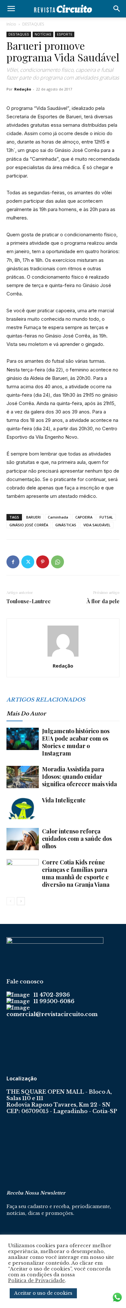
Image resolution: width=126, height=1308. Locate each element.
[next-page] (21, 901)
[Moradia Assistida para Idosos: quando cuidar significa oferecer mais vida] (22, 777)
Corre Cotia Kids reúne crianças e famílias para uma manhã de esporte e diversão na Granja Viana (76, 873)
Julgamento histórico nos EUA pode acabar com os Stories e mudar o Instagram (76, 742)
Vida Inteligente (64, 800)
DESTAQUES (33, 24)
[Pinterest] (42, 561)
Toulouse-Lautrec (28, 601)
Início (11, 24)
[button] (11, 8)
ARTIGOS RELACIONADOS (45, 699)
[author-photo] (63, 656)
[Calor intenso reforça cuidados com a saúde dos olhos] (22, 839)
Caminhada (58, 517)
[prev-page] (10, 901)
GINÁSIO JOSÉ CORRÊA (28, 524)
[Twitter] (27, 561)
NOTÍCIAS (43, 34)
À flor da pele (103, 601)
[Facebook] (12, 561)
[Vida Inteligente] (22, 808)
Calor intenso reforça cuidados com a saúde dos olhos (77, 838)
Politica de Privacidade (36, 1280)
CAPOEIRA (83, 517)
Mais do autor (26, 713)
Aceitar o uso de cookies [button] (43, 1293)
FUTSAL (106, 517)
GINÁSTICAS (65, 524)
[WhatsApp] (57, 561)
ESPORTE (64, 34)
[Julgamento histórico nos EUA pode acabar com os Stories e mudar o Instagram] (22, 739)
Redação (22, 89)
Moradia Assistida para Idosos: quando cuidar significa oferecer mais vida (79, 776)
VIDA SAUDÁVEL (96, 524)
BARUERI (33, 517)
